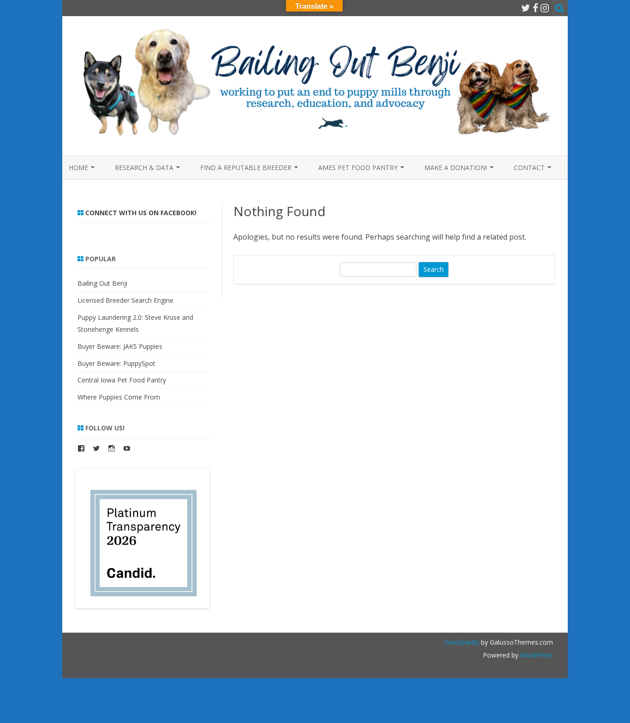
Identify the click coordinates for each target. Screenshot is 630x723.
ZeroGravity (461, 642)
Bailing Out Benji (102, 283)
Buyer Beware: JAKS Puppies (119, 346)
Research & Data (144, 167)
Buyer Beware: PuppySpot (116, 363)
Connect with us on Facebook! (140, 212)
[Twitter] (525, 7)
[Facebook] (535, 7)
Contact (529, 167)
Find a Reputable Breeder (245, 167)
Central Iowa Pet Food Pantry (121, 380)
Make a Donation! (455, 167)
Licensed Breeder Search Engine (125, 300)
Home (78, 167)
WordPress (535, 655)
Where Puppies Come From (118, 397)
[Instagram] (545, 7)
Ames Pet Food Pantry (358, 167)
